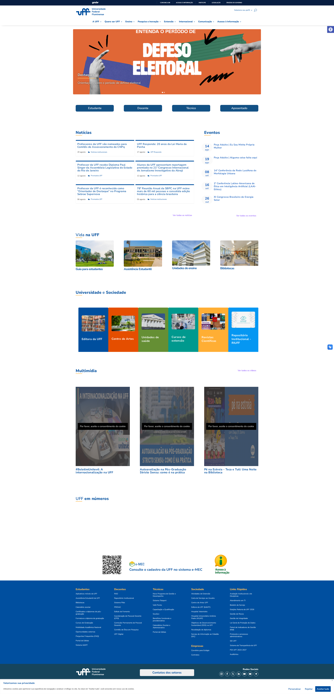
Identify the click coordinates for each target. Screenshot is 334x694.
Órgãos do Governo (234, 3)
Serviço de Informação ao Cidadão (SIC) (205, 635)
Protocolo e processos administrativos (239, 635)
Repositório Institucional (124, 598)
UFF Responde (156, 152)
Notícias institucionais (99, 152)
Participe (202, 3)
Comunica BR (165, 3)
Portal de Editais (82, 641)
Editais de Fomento (122, 611)
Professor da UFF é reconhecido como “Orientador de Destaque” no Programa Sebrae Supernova (101, 191)
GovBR (95, 2)
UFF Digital (118, 634)
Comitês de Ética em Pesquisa (126, 630)
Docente (142, 108)
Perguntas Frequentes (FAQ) (87, 636)
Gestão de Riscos (237, 614)
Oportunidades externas (85, 632)
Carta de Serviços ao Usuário (203, 598)
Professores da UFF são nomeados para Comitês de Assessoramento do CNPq (102, 145)
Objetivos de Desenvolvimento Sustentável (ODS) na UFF (203, 624)
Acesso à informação (184, 3)
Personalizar (294, 688)
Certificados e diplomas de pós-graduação (88, 612)
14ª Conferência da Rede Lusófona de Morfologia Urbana (235, 172)
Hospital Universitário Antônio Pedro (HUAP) (203, 617)
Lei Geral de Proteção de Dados (242, 623)
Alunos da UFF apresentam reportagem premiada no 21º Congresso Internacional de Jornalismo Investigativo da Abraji (163, 167)
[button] (330, 29)
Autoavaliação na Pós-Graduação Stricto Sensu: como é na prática (163, 470)
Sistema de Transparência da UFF (243, 645)
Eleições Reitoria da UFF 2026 (242, 609)
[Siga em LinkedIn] (238, 674)
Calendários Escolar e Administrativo (161, 626)
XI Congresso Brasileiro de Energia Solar (234, 198)
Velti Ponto (157, 605)
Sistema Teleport (159, 600)
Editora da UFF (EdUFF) (200, 607)
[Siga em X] (233, 674)
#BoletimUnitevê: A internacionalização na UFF (94, 470)
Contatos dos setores (166, 673)
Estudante (95, 108)
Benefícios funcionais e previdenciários (162, 619)
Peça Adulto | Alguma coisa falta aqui (235, 157)
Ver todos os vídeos (247, 370)
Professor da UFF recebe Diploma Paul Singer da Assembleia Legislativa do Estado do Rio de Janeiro (104, 167)
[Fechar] (332, 680)
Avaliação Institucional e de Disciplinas (241, 595)
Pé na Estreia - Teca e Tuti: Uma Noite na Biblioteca (230, 470)
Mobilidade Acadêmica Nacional (88, 627)
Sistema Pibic (119, 602)
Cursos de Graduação (84, 623)
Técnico (191, 108)
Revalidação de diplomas (201, 630)
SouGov (156, 614)
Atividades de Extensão (200, 594)
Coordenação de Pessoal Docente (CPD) (127, 617)
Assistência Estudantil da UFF (88, 598)
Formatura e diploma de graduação (90, 618)
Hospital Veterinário (199, 611)
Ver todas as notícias (182, 215)
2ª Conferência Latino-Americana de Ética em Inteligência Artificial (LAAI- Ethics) (235, 186)
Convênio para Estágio (200, 650)
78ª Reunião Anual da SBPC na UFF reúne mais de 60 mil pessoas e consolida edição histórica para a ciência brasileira (163, 191)
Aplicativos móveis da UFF (86, 594)
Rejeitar (309, 688)
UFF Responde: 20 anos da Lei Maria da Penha (162, 145)
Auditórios (234, 654)
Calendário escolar (83, 607)
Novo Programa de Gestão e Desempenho (164, 595)
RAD (116, 594)
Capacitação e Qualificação (163, 609)
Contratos (195, 655)
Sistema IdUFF (82, 645)
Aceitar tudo (323, 688)
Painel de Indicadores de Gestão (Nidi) (243, 628)
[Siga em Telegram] (256, 674)
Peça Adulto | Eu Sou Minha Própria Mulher (234, 146)
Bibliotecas (80, 602)
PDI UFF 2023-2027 (238, 650)
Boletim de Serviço (237, 605)
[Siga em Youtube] (244, 674)
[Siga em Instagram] (221, 674)
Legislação (216, 3)
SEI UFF (233, 641)
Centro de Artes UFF (199, 602)
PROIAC (117, 607)
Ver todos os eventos (246, 215)
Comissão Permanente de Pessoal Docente (128, 624)
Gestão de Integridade (239, 618)
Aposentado (239, 108)
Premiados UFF (96, 176)
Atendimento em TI (238, 600)
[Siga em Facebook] (227, 674)
